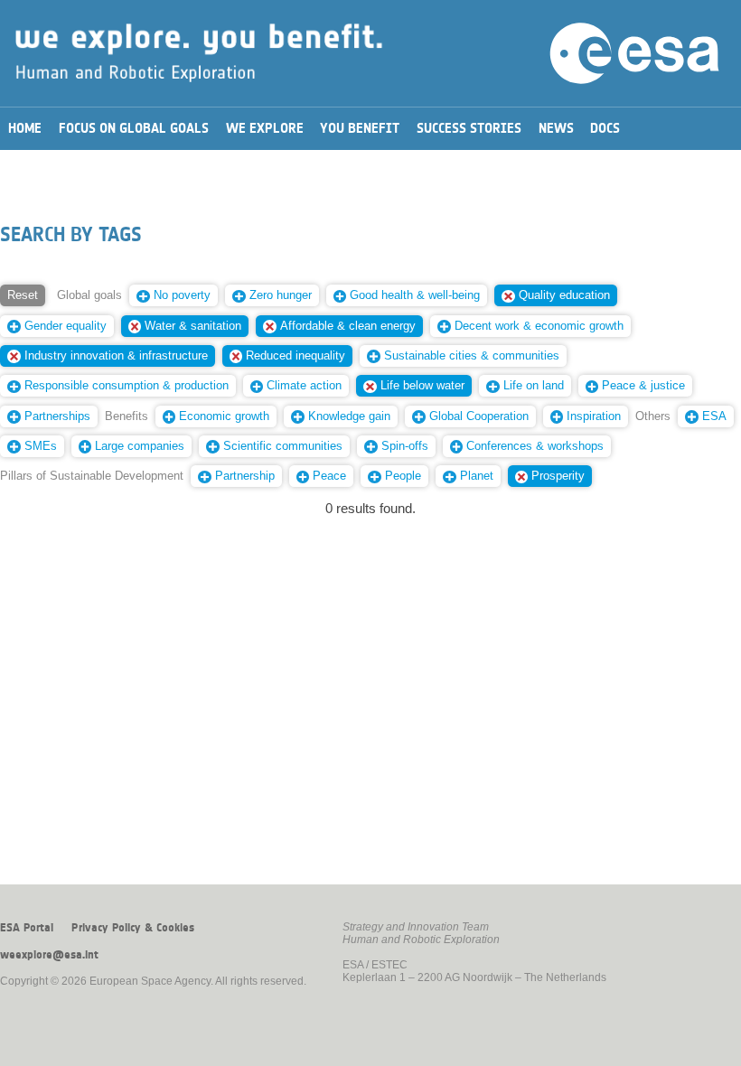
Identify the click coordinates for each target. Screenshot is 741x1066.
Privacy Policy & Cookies (132, 928)
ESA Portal (26, 928)
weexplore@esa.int (49, 955)
